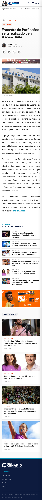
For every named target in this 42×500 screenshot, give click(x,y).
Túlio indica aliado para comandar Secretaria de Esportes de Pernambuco (25, 283)
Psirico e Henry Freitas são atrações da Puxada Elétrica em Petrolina (24, 235)
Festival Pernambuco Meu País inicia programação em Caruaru (24, 244)
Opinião (4, 486)
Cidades (4, 483)
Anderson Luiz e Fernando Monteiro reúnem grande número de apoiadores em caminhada (20, 411)
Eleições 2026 (6, 475)
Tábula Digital (17, 497)
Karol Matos (12, 44)
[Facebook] (9, 52)
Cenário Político (7, 479)
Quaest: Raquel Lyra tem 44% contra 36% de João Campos (23, 273)
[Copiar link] (19, 52)
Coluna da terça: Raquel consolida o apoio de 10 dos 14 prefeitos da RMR (25, 263)
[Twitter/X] (14, 52)
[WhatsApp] (4, 52)
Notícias (12, 20)
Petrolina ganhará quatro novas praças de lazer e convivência (24, 253)
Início (4, 20)
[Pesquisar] (28, 3)
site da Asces (19, 211)
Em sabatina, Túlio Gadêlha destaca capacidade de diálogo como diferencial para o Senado (20, 343)
